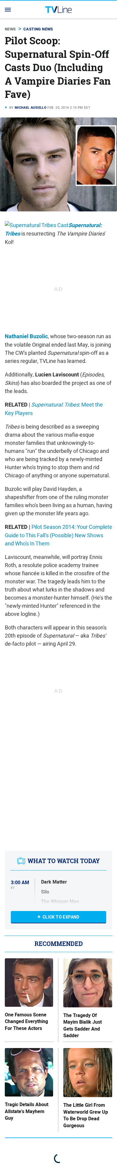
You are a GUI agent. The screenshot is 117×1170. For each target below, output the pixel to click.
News (10, 29)
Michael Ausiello (30, 107)
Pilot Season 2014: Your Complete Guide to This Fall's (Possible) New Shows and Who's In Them (58, 535)
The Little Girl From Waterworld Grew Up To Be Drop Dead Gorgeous (85, 1115)
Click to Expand (61, 917)
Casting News (38, 29)
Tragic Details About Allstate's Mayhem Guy (26, 1111)
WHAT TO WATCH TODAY (64, 861)
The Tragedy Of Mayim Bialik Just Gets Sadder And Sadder (82, 1025)
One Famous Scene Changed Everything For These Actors (26, 1022)
